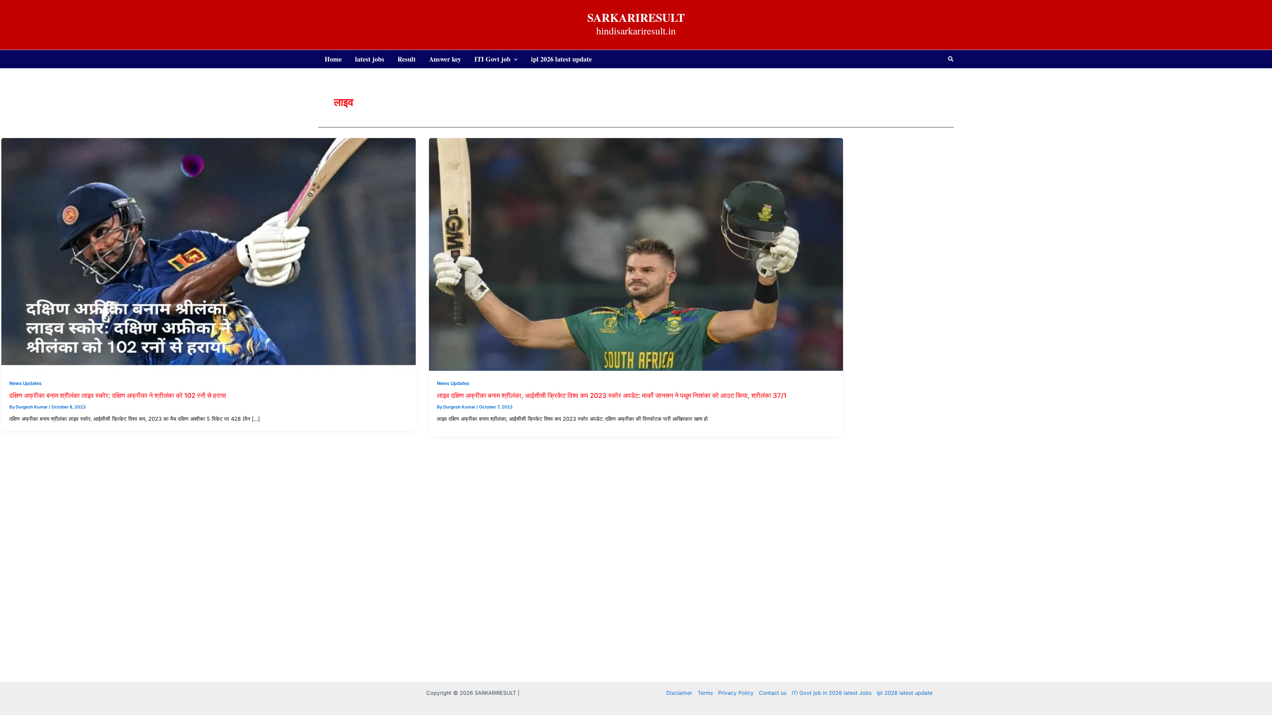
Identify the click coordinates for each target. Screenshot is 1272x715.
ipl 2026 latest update (904, 693)
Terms (705, 693)
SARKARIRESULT (636, 17)
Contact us (772, 693)
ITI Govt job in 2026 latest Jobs (832, 693)
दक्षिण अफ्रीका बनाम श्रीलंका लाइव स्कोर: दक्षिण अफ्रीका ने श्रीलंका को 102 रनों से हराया (117, 396)
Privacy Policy (736, 693)
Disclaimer (679, 693)
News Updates (25, 383)
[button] (951, 59)
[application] (514, 59)
